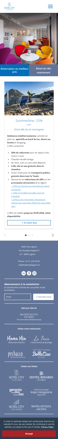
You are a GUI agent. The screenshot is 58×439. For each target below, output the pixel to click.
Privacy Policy (47, 427)
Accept (29, 433)
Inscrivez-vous (44, 297)
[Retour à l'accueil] (9, 6)
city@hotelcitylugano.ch (29, 265)
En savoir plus (30, 222)
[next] (53, 235)
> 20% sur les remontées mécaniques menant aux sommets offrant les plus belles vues (31, 203)
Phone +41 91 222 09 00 (29, 261)
